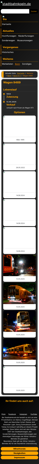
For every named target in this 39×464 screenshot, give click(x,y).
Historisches (8, 52)
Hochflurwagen (9, 36)
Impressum (19, 457)
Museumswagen (25, 40)
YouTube (33, 414)
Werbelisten (7, 64)
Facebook (12, 414)
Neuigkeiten (19, 453)
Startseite (6, 24)
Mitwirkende (19, 449)
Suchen (34, 11)
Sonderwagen (8, 40)
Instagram (23, 414)
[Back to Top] (36, 461)
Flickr (4, 414)
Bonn (17, 64)
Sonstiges (26, 64)
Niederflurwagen (26, 36)
